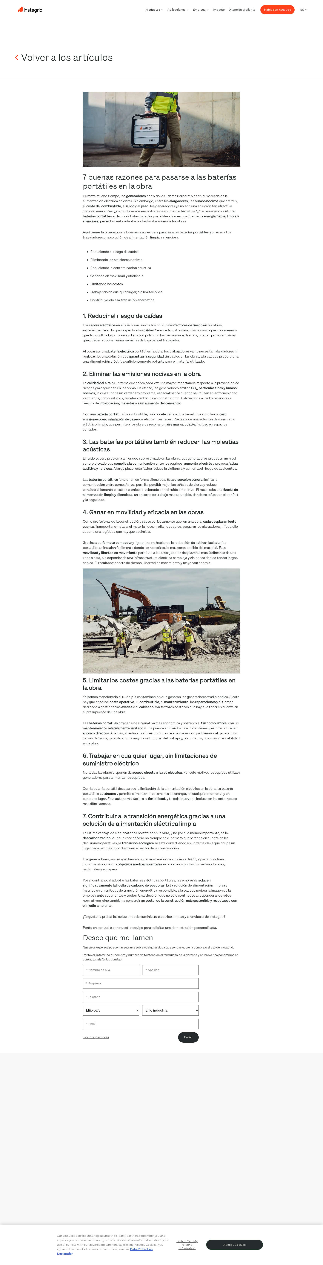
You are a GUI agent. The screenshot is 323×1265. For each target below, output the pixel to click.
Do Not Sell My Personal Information (187, 1244)
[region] (161, 1245)
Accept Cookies (234, 1244)
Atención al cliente (242, 9)
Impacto (219, 9)
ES (302, 9)
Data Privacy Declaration (96, 1037)
